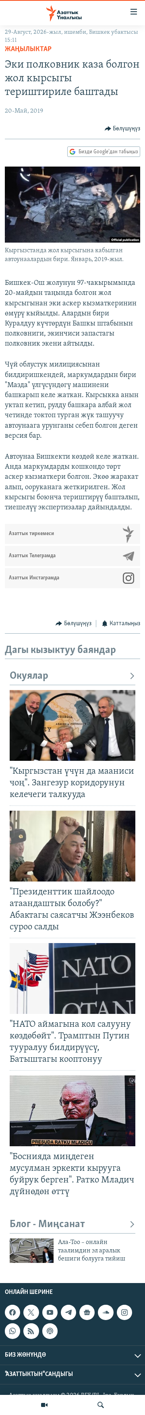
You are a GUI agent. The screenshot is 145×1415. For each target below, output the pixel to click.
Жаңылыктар (28, 49)
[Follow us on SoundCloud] (105, 1312)
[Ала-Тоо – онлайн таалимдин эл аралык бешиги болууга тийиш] (32, 1250)
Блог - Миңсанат (47, 1224)
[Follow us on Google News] (87, 1312)
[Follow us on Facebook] (12, 1312)
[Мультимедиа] (44, 1405)
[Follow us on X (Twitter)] (31, 1312)
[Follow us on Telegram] (68, 1312)
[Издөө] (101, 1405)
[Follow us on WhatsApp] (12, 1331)
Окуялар (29, 676)
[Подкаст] (50, 1331)
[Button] (123, 129)
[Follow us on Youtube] (50, 1312)
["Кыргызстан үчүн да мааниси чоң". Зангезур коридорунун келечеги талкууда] (72, 725)
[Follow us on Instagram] (124, 1312)
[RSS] (31, 1331)
